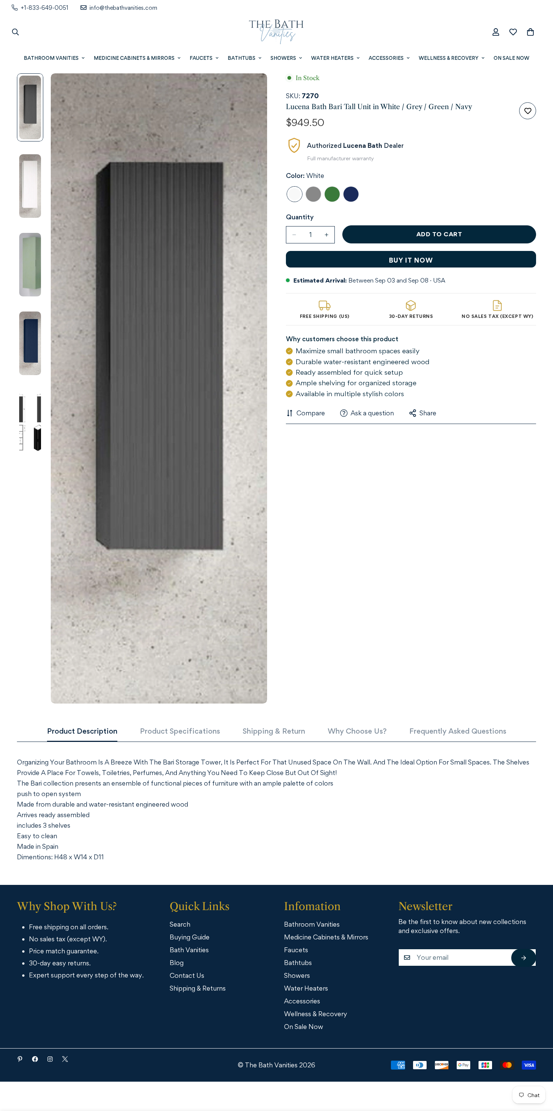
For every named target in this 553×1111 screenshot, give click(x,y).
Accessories (386, 58)
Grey (313, 194)
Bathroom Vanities (51, 58)
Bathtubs (241, 58)
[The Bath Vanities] (276, 32)
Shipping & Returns (198, 988)
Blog (177, 963)
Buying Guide (190, 937)
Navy (351, 194)
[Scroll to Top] (537, 1070)
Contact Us (187, 975)
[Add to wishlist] (527, 110)
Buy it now (411, 260)
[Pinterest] (20, 1059)
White (294, 194)
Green (332, 194)
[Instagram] (50, 1059)
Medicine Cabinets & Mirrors (134, 58)
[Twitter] (65, 1059)
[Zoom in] (251, 89)
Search (180, 924)
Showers (283, 58)
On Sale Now (511, 58)
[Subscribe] (523, 958)
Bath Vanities (189, 950)
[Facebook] (35, 1059)
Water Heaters (332, 58)
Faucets (201, 58)
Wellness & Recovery (449, 58)
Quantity (300, 217)
